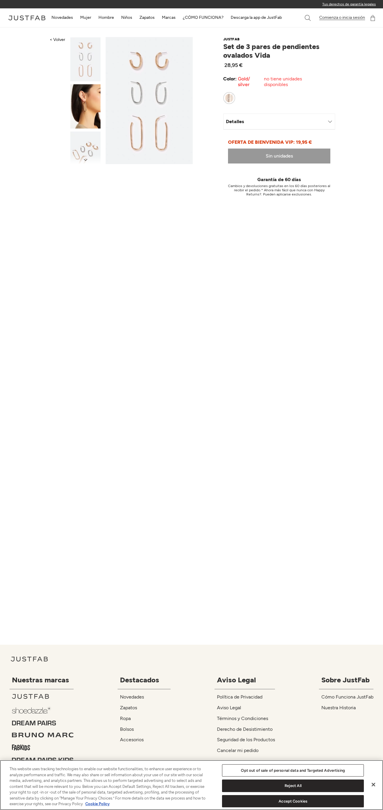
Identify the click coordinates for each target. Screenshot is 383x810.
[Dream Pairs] (43, 723)
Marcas (169, 17)
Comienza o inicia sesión (342, 17)
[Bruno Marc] (43, 735)
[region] (191, 785)
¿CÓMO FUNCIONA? (203, 17)
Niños (126, 17)
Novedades (62, 17)
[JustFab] (43, 696)
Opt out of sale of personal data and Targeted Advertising (293, 770)
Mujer (85, 17)
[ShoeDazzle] (43, 709)
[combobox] (301, 18)
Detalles (235, 121)
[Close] (373, 784)
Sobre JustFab (345, 679)
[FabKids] (43, 748)
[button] (308, 18)
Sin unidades (279, 156)
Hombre (106, 17)
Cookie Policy (97, 804)
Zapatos (147, 17)
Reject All (293, 785)
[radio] (229, 98)
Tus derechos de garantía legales (349, 4)
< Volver (57, 39)
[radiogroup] (274, 98)
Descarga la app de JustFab (256, 17)
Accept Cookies (293, 801)
